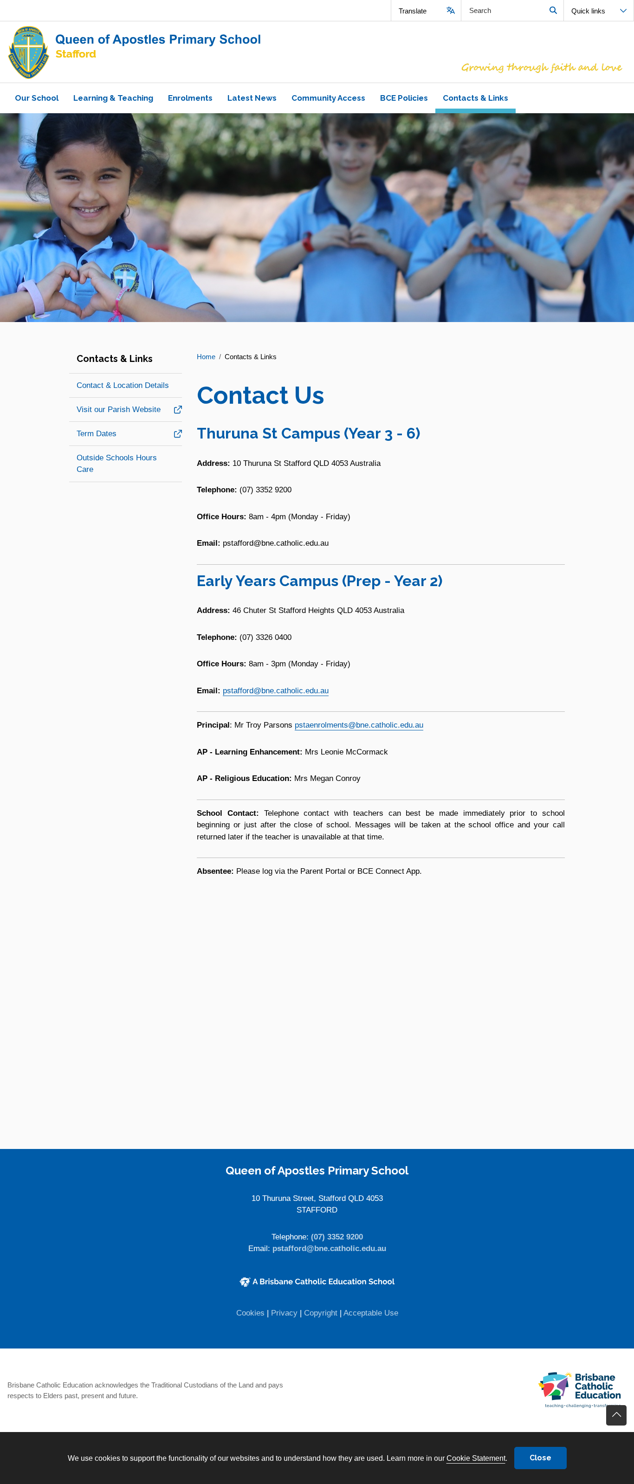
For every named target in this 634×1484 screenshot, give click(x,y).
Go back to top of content (616, 1415)
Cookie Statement (475, 1458)
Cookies (250, 1313)
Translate (413, 11)
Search (553, 10)
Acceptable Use (370, 1313)
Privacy (284, 1313)
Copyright (320, 1313)
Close (540, 1457)
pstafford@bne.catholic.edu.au (276, 690)
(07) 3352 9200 (337, 1236)
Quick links (588, 11)
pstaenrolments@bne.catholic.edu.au (359, 725)
